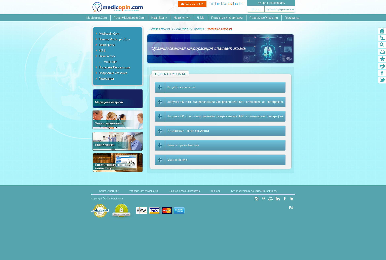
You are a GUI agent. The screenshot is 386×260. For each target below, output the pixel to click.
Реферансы (292, 18)
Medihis (197, 28)
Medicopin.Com (96, 18)
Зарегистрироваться (280, 9)
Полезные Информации (227, 18)
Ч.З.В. (200, 18)
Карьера (215, 190)
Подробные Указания (263, 18)
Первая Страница (159, 28)
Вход (256, 9)
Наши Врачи (159, 18)
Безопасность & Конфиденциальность (254, 190)
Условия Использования (143, 190)
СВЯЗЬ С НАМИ (194, 3)
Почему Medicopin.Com (129, 18)
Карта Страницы (109, 190)
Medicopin (110, 62)
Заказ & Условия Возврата (184, 190)
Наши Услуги (182, 18)
